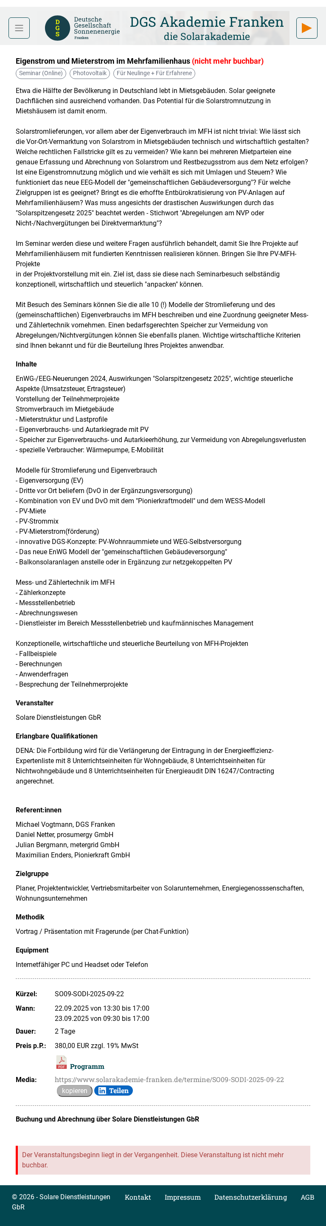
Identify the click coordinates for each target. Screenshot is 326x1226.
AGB (307, 1196)
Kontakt (138, 1196)
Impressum (183, 1196)
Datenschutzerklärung (250, 1196)
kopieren (74, 1091)
